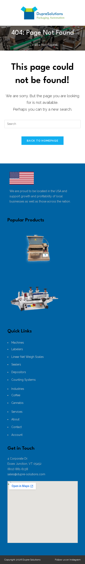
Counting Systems (23, 379)
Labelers (17, 349)
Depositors (18, 372)
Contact (16, 427)
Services (16, 411)
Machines (17, 342)
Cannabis (17, 402)
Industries (17, 388)
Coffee (15, 395)
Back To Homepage (42, 140)
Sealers (16, 364)
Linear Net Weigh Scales (27, 356)
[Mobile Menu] (62, 39)
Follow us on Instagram (68, 559)
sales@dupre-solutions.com (26, 474)
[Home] (29, 45)
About (15, 419)
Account (16, 434)
